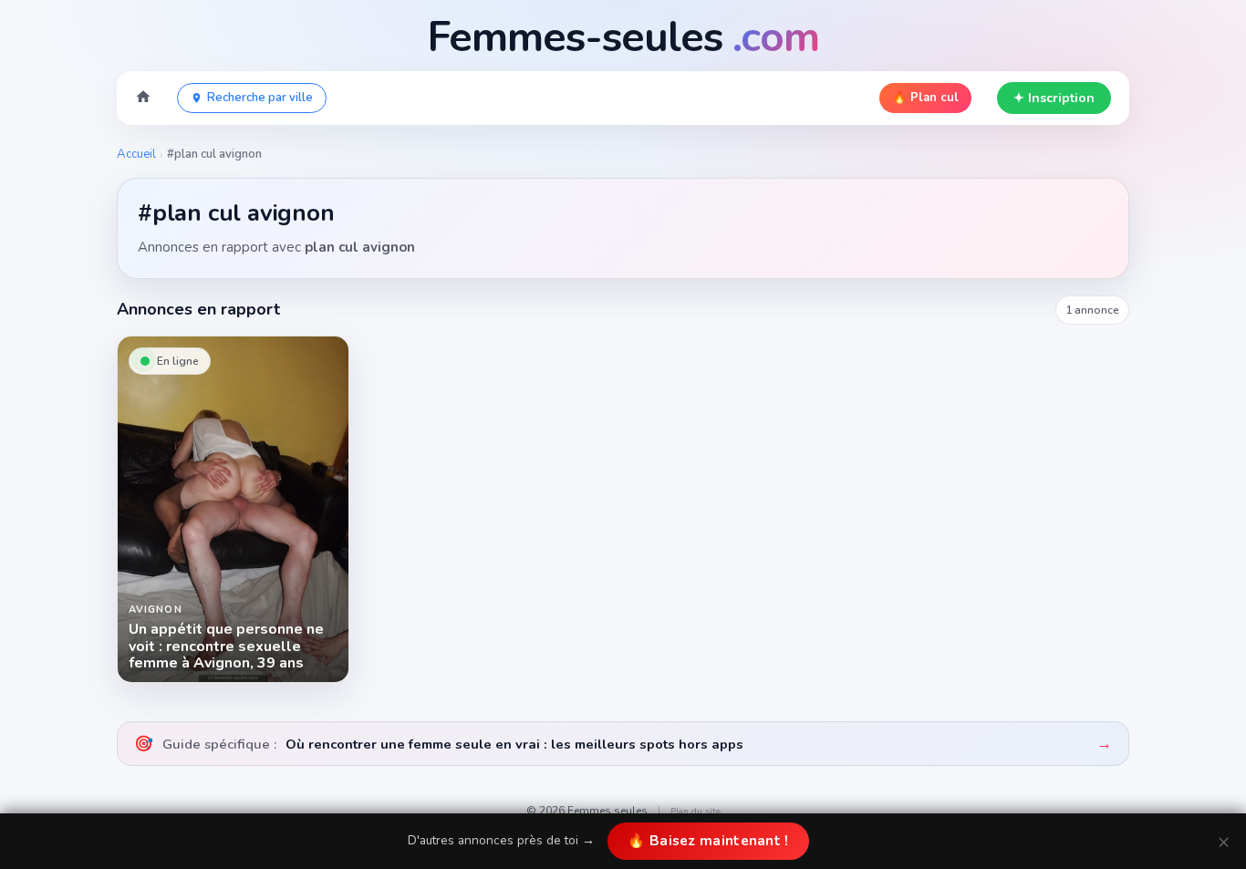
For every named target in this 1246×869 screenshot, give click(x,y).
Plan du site (695, 811)
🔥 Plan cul (925, 97)
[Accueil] (143, 98)
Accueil (136, 154)
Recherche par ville (260, 97)
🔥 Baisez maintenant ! (708, 841)
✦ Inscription (1054, 98)
